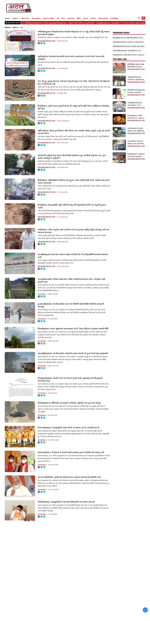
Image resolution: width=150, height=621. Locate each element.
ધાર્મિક (79, 18)
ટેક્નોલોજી (113, 18)
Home (7, 18)
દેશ (58, 18)
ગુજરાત (15, 18)
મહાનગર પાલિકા (48, 18)
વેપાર (63, 18)
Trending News (121, 32)
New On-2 (25, 18)
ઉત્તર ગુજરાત (36, 18)
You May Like (120, 59)
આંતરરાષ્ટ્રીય (103, 18)
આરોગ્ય (93, 18)
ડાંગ (21, 27)
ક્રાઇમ (85, 18)
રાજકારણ (70, 18)
